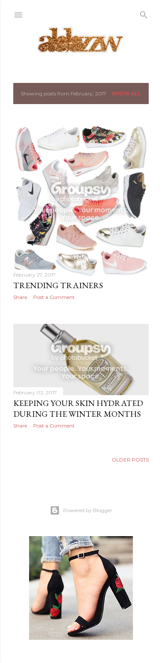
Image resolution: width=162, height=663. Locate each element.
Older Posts (130, 460)
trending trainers (58, 285)
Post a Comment (54, 297)
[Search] (144, 13)
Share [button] (20, 297)
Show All (126, 93)
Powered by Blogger (87, 510)
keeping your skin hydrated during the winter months (78, 408)
